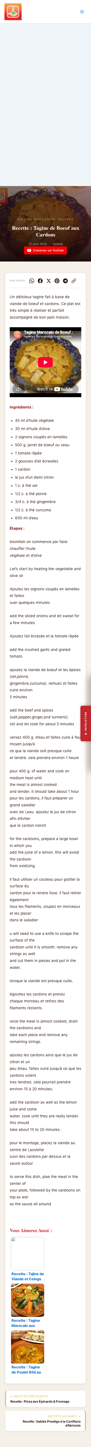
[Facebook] (40, 280)
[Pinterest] (57, 280)
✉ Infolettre (85, 723)
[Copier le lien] (73, 280)
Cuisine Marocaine (36, 219)
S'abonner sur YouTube (48, 250)
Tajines (66, 219)
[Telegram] (65, 280)
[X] (48, 280)
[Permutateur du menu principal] (82, 11)
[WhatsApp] (31, 280)
